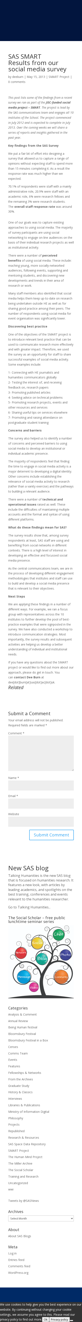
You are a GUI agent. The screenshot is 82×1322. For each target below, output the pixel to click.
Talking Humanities (23, 875)
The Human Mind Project (25, 1157)
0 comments (16, 82)
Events (12, 1060)
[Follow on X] (36, 1294)
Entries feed (16, 1260)
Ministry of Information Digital (28, 1112)
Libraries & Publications (24, 1105)
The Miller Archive (20, 1163)
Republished (16, 1131)
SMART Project (59, 77)
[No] (71, 1320)
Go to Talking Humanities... (29, 907)
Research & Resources (23, 1138)
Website (13, 814)
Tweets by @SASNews (23, 1201)
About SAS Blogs (19, 1236)
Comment (16, 733)
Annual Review (18, 1021)
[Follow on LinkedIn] (61, 1294)
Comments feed (19, 1266)
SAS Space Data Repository (27, 1144)
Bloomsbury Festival (22, 1034)
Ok (46, 1319)
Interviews (15, 1099)
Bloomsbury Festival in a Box (28, 1040)
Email (13, 796)
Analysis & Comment (22, 1014)
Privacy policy (59, 1319)
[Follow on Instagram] (53, 1294)
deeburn (17, 77)
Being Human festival (22, 1027)
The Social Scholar (20, 1170)
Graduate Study (18, 1086)
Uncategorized (18, 1183)
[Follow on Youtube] (45, 1294)
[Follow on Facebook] (28, 1294)
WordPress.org (18, 1273)
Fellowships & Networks (24, 1073)
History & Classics (20, 1092)
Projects (14, 1124)
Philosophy (15, 1118)
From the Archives (20, 1079)
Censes (13, 1047)
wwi (10, 1189)
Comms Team (18, 1053)
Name (13, 778)
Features (14, 1066)
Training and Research (23, 1176)
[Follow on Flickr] (70, 1294)
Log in (12, 1253)
